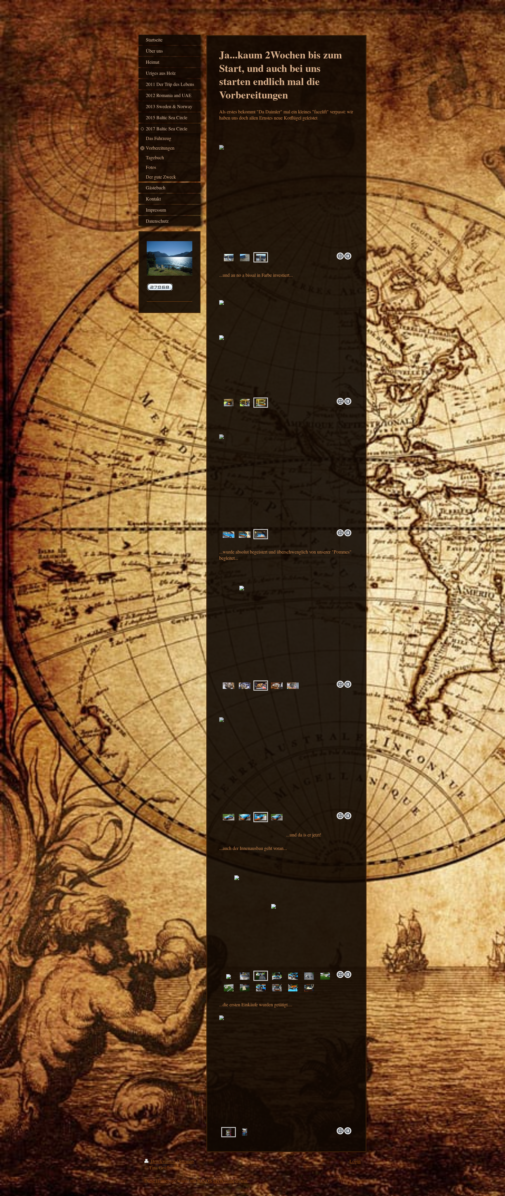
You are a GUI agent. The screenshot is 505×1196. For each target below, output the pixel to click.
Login (355, 1161)
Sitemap (186, 1161)
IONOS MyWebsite (215, 1181)
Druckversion (163, 1161)
